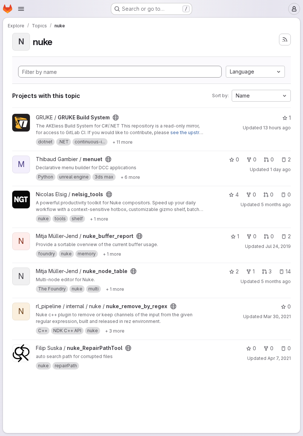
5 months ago (276, 204)
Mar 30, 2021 (277, 316)
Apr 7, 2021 (279, 358)
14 (288, 271)
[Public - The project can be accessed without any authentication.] (116, 117)
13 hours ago (277, 127)
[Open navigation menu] (21, 9)
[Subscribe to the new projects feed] (285, 39)
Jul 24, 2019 (278, 246)
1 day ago (280, 169)
